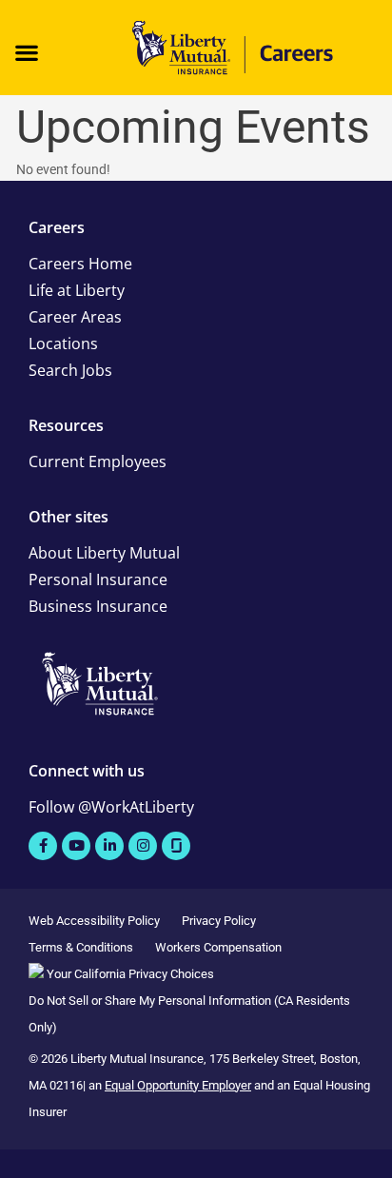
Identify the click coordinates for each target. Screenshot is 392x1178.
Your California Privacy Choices (129, 974)
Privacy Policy (219, 920)
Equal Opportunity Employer (178, 1085)
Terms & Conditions (81, 947)
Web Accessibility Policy (94, 920)
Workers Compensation (218, 947)
